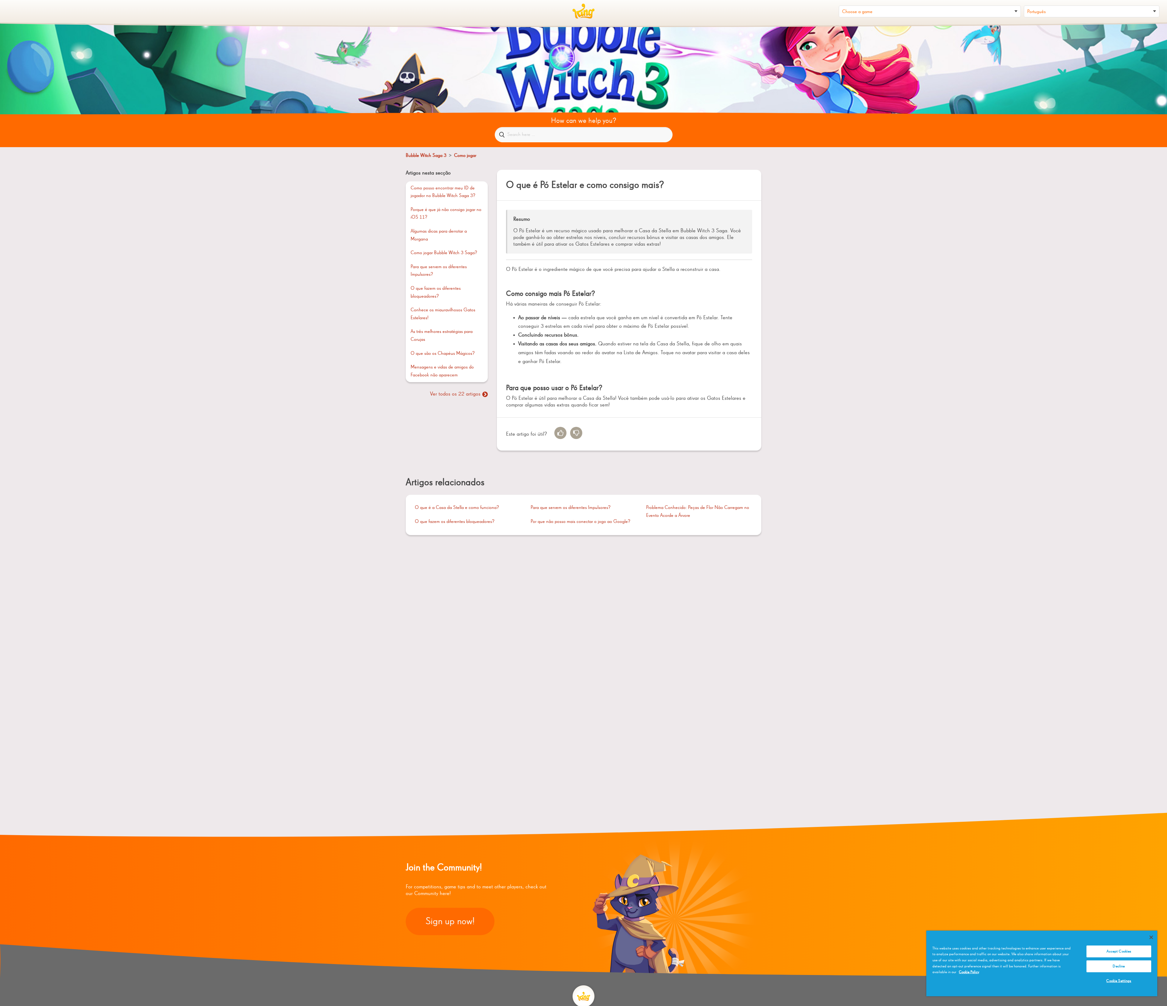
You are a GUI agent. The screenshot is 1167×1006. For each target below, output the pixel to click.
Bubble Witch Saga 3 (426, 155)
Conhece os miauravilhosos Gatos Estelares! (443, 314)
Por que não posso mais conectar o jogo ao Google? (580, 521)
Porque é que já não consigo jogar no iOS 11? (446, 213)
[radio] (560, 433)
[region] (1041, 963)
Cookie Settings (1118, 981)
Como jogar (465, 155)
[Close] (1151, 937)
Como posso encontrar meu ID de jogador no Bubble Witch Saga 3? (443, 192)
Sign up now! (450, 921)
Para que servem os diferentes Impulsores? (439, 270)
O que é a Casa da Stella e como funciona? (457, 507)
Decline (1119, 966)
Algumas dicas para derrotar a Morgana (439, 235)
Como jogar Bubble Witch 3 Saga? (444, 253)
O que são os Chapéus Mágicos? (443, 353)
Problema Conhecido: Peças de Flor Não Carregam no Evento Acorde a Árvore (697, 511)
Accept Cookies (1119, 951)
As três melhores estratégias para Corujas (442, 335)
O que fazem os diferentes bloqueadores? (436, 292)
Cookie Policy (969, 972)
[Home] (583, 11)
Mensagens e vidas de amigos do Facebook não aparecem (442, 371)
